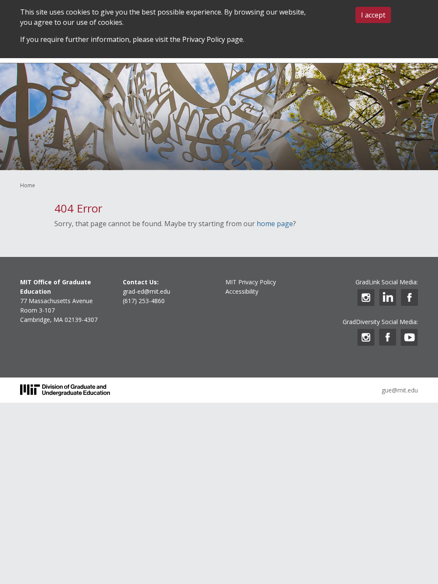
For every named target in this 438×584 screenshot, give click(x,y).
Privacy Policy (203, 39)
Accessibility (241, 291)
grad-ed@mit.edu (146, 291)
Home (27, 185)
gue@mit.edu (400, 390)
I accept (373, 15)
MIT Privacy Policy (250, 282)
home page (275, 223)
